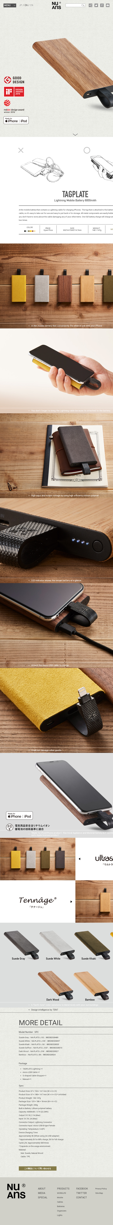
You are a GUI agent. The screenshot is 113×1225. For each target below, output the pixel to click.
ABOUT (42, 1188)
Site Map (99, 1193)
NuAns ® (56, 5)
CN (31, 5)
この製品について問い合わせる (37, 1168)
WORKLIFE (61, 1193)
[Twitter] (96, 5)
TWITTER (81, 1193)
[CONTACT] (107, 5)
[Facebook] (102, 5)
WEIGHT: (96, 228)
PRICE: (48, 228)
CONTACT (81, 1197)
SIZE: (72, 228)
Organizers (61, 1211)
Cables (60, 1202)
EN (26, 5)
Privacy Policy (101, 1189)
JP (20, 5)
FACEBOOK (82, 1188)
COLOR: (30, 227)
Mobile (60, 1197)
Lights (59, 1215)
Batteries (61, 1206)
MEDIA (41, 1193)
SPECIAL (42, 1197)
